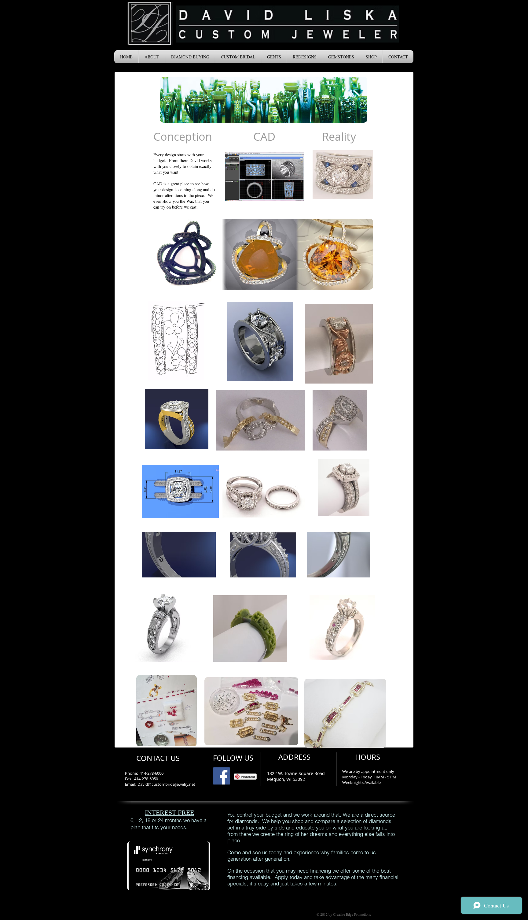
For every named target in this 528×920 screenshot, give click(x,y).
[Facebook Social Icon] (221, 776)
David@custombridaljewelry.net (166, 784)
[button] (151, 56)
